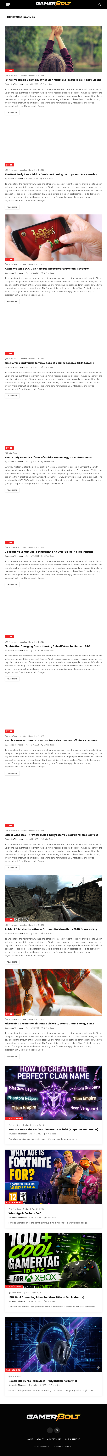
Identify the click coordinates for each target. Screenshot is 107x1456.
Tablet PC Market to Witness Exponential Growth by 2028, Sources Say (51, 929)
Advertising (54, 1439)
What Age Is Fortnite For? (24, 1213)
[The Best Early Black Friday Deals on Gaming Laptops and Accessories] (53, 143)
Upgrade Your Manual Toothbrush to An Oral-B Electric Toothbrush (49, 551)
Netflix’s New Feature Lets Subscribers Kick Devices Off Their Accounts (51, 740)
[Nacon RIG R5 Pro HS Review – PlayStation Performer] (53, 1344)
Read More (12, 113)
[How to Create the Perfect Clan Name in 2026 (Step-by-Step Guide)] (53, 1093)
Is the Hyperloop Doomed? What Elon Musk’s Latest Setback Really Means (53, 80)
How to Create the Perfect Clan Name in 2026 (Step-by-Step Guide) (53, 1129)
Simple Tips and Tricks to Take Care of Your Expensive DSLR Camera (49, 363)
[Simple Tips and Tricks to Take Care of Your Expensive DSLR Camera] (53, 332)
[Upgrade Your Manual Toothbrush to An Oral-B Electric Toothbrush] (53, 520)
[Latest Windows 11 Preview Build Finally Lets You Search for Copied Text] (53, 804)
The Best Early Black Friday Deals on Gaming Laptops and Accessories (51, 174)
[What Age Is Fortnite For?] (53, 1177)
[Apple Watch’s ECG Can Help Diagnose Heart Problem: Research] (53, 237)
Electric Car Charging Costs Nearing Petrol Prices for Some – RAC (47, 646)
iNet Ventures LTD (64, 1446)
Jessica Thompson (15, 84)
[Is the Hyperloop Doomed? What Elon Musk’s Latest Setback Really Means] (53, 49)
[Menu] (8, 4)
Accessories (13, 1370)
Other (9, 70)
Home (30, 1439)
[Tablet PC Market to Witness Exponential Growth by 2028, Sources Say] (53, 898)
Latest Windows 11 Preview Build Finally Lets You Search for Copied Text (51, 835)
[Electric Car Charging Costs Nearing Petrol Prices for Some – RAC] (53, 615)
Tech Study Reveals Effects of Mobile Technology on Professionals (48, 457)
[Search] (99, 4)
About (40, 1439)
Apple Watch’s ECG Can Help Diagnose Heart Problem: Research (47, 268)
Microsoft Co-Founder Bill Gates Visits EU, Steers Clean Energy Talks (49, 1023)
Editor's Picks (13, 1118)
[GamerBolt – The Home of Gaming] (53, 4)
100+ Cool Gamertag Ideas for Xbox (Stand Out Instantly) (46, 1297)
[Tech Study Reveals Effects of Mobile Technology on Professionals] (53, 426)
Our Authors (72, 1439)
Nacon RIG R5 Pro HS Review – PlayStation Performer (42, 1381)
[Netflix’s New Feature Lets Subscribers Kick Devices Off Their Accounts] (53, 709)
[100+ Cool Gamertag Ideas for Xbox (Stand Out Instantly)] (53, 1260)
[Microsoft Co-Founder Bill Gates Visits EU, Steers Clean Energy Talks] (53, 992)
